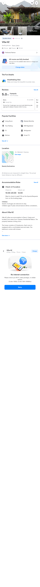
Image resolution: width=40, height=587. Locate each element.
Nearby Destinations (8, 166)
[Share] (36, 3)
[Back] (3, 3)
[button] (8, 157)
